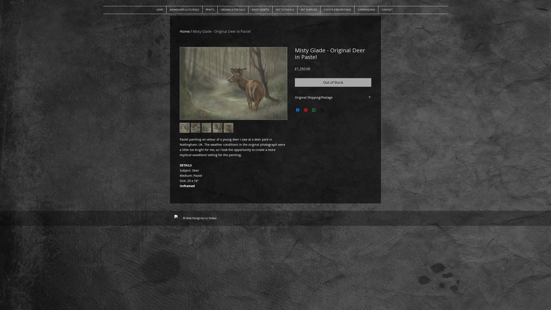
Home (185, 31)
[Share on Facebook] (297, 110)
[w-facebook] (177, 217)
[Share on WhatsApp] (314, 110)
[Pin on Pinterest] (305, 110)
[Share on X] (322, 110)
